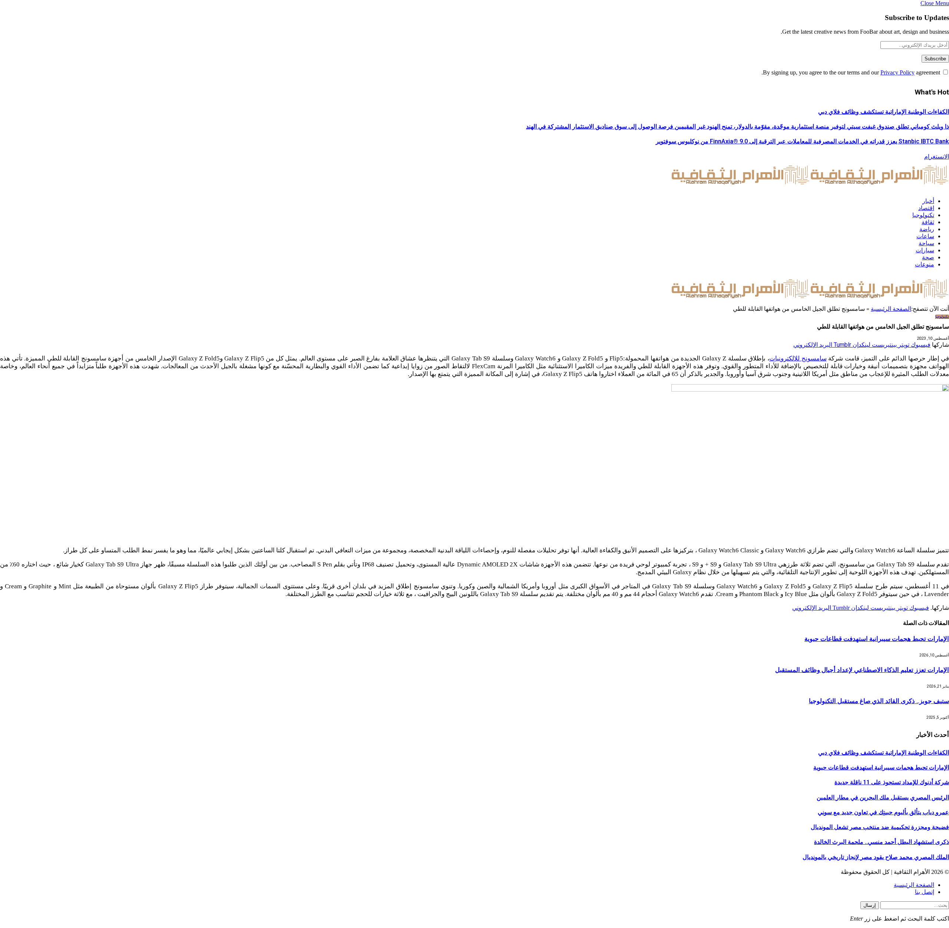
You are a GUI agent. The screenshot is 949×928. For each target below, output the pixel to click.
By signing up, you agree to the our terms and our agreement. (851, 72)
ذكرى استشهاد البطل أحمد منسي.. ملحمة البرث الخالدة (881, 841)
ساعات (925, 236)
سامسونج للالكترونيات (798, 358)
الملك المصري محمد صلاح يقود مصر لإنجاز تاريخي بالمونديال (876, 857)
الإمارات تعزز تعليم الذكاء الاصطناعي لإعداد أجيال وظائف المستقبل (862, 669)
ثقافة (928, 222)
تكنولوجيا (923, 215)
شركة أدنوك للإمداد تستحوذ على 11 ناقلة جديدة (891, 782)
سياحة (926, 243)
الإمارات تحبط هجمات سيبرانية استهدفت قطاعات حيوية (876, 638)
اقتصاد (926, 208)
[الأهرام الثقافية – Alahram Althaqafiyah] (810, 188)
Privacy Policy (897, 72)
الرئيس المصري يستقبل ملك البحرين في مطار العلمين (883, 797)
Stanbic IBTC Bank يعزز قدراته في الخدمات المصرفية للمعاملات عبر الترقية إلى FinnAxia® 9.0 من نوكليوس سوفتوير (802, 141)
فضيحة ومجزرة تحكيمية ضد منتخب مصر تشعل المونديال (880, 827)
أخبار (928, 201)
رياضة (926, 229)
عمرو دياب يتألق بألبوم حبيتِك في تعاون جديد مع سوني (883, 812)
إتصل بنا (924, 892)
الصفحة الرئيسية (891, 309)
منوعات (924, 264)
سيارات (925, 250)
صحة (928, 257)
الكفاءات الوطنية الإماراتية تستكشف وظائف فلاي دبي (883, 111)
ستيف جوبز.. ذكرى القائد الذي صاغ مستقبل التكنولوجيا (879, 701)
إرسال (869, 905)
